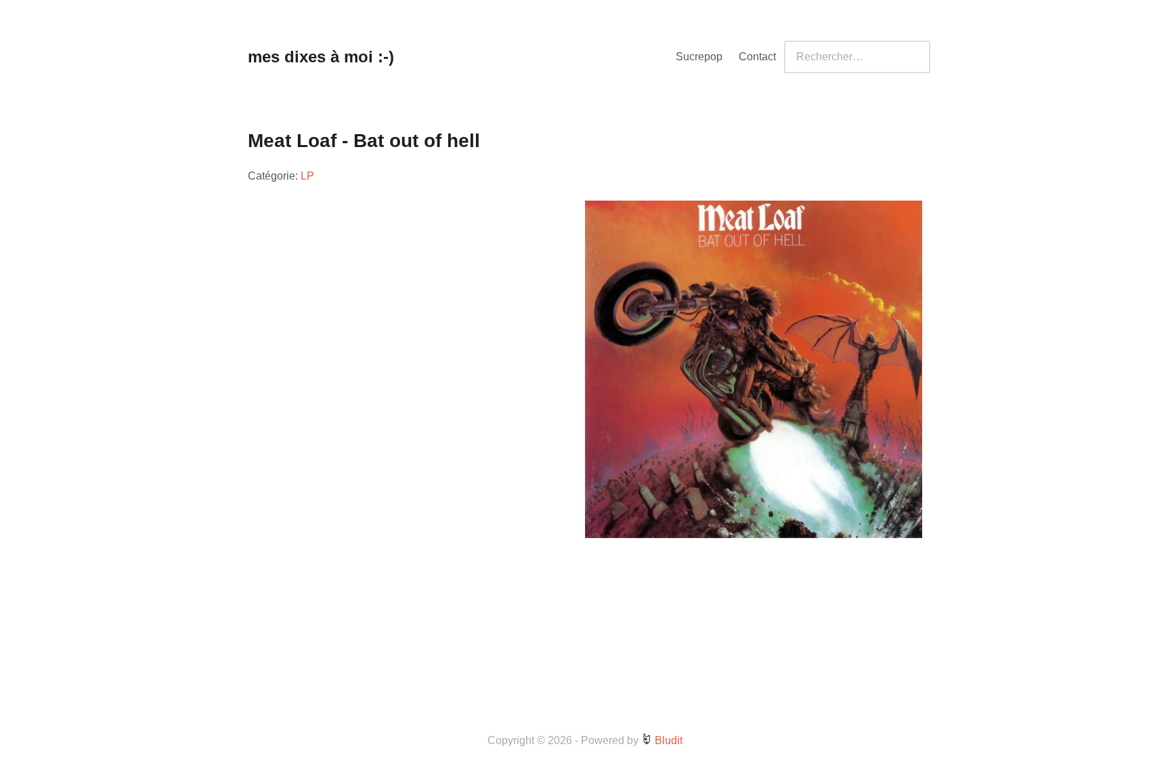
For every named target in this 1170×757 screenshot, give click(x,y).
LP (307, 176)
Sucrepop (699, 56)
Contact (757, 56)
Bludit (667, 740)
